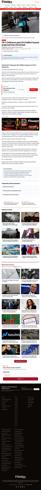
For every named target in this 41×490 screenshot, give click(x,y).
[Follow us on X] (24, 486)
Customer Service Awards (6, 441)
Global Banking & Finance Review (15, 47)
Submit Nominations (31, 402)
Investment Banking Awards (6, 463)
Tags (31, 484)
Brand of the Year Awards (6, 431)
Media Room (30, 406)
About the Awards (31, 397)
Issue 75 (16, 414)
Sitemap (27, 484)
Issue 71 (16, 421)
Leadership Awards (18, 431)
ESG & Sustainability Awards (6, 455)
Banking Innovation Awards (6, 467)
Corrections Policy (18, 455)
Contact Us (3, 402)
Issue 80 (16, 406)
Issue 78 (16, 409)
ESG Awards (4, 456)
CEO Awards (4, 439)
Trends (35, 7)
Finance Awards (4, 470)
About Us (3, 397)
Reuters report (10, 149)
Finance (6, 37)
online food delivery (12, 112)
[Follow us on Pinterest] (16, 486)
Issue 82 (16, 402)
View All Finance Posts (20, 361)
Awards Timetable (31, 399)
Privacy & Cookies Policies (6, 406)
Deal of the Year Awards (6, 444)
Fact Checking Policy (18, 460)
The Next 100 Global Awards (19, 445)
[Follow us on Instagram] (18, 486)
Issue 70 (16, 423)
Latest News (4, 404)
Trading (10, 7)
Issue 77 (16, 411)
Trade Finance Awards (18, 443)
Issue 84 (16, 399)
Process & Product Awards (19, 438)
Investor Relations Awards (19, 429)
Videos (15, 7)
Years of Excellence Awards (19, 450)
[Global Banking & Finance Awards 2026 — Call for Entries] (20, 124)
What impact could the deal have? (11, 194)
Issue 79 (16, 407)
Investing (6, 7)
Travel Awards (17, 448)
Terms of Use (4, 407)
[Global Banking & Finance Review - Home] (11, 2)
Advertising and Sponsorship (6, 399)
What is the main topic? (9, 186)
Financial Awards (17, 462)
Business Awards (4, 433)
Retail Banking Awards (18, 467)
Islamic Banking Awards (19, 433)
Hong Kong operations (23, 134)
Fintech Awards (4, 451)
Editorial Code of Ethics (18, 457)
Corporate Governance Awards (7, 446)
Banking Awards (4, 465)
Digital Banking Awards (5, 468)
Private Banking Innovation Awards (20, 465)
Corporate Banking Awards (6, 448)
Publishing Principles (18, 452)
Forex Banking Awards (5, 458)
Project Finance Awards (19, 436)
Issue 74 (16, 416)
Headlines (30, 7)
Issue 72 (16, 419)
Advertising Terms (5, 409)
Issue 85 (16, 397)
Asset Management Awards (6, 429)
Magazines (25, 7)
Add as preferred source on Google (11, 51)
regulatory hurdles (21, 141)
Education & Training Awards (6, 453)
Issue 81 (16, 404)
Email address (23, 387)
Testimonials (30, 404)
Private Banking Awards (19, 464)
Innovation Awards (5, 460)
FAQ (28, 407)
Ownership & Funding (18, 453)
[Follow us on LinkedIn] (22, 486)
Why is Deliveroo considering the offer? (12, 190)
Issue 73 (16, 418)
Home (3, 37)
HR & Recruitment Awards (19, 441)
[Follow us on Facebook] (20, 486)
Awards (19, 7)
